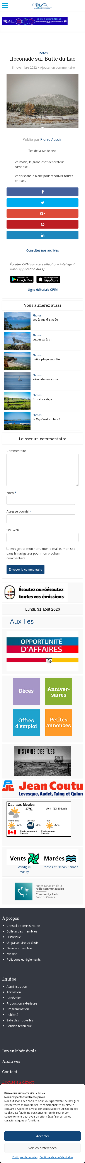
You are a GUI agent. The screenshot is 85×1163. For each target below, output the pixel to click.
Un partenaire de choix (22, 942)
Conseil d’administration (23, 926)
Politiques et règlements (24, 959)
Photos (42, 53)
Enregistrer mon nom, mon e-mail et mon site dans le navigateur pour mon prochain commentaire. (41, 553)
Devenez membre (19, 948)
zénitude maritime (45, 379)
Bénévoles (14, 998)
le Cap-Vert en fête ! (46, 419)
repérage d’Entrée (45, 319)
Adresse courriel (19, 511)
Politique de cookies (24, 1157)
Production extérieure (22, 1003)
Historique (14, 937)
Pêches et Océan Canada (60, 867)
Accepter (42, 1136)
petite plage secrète (46, 359)
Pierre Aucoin (51, 139)
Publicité (12, 1015)
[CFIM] (42, 5)
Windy (24, 872)
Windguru (24, 867)
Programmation (18, 1009)
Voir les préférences (42, 1148)
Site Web (13, 530)
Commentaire (16, 451)
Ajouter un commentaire (57, 67)
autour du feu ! (42, 339)
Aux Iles (20, 621)
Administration (17, 986)
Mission (12, 954)
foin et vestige (42, 399)
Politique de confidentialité (56, 1157)
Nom (11, 493)
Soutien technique (19, 1026)
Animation (14, 992)
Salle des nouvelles (20, 1020)
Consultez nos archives (42, 250)
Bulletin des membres (22, 931)
